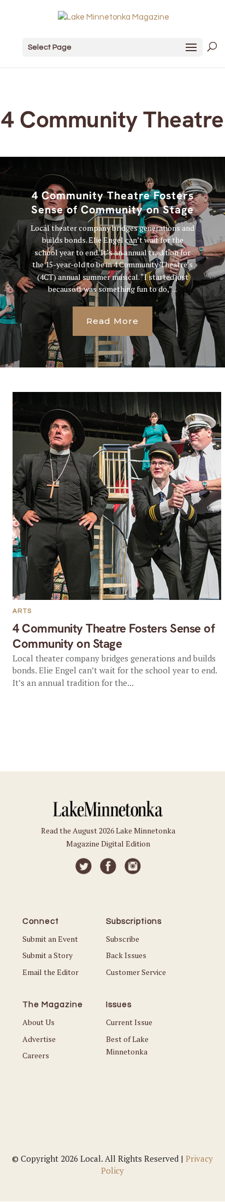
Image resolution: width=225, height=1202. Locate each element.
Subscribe (122, 939)
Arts (22, 611)
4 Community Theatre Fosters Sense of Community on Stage (112, 202)
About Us (38, 1022)
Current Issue (129, 1022)
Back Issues (126, 955)
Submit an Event (50, 939)
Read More (112, 321)
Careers (35, 1055)
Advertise (39, 1039)
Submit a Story (47, 955)
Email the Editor (50, 972)
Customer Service (136, 972)
